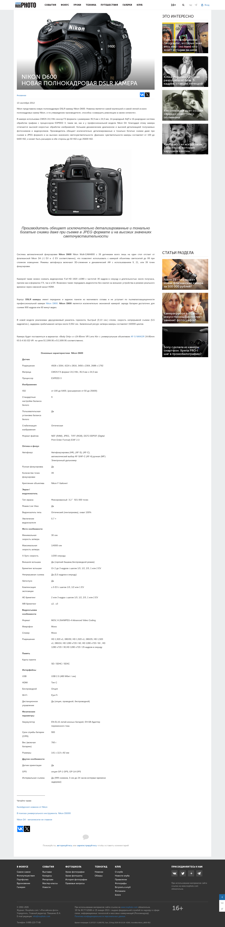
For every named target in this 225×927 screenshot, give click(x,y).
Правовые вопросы (75, 883)
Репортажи (47, 879)
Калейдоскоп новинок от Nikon (32, 807)
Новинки (99, 872)
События (50, 5)
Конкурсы (47, 875)
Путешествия (109, 5)
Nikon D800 (52, 303)
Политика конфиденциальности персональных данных (100, 916)
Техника (91, 5)
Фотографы (121, 883)
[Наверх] (221, 917)
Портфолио (22, 879)
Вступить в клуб (123, 887)
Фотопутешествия (26, 875)
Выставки (47, 872)
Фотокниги (120, 891)
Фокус (65, 5)
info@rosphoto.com (41, 916)
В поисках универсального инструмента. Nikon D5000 (44, 813)
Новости (46, 887)
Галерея (127, 5)
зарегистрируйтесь (87, 845)
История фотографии (76, 879)
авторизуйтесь (64, 845)
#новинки (21, 95)
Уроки (77, 5)
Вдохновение (23, 883)
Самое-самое (24, 872)
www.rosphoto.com (190, 886)
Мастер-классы (50, 883)
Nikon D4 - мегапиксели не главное (34, 819)
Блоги (118, 895)
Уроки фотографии (74, 872)
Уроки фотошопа (73, 875)
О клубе (119, 872)
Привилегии (121, 879)
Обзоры (99, 875)
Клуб (139, 5)
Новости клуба (122, 875)
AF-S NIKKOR (137, 336)
